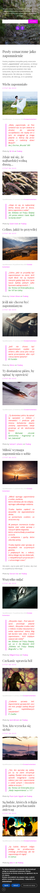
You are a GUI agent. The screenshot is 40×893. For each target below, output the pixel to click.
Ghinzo (11, 365)
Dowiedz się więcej (29, 885)
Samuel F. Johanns (16, 444)
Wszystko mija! (12, 579)
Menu (20, 33)
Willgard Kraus (14, 655)
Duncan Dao (14, 574)
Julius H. (12, 863)
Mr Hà (11, 151)
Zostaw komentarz (30, 119)
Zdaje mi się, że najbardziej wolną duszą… (14, 160)
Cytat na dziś (9, 88)
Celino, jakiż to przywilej (19, 229)
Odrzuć (15, 885)
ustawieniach (7, 881)
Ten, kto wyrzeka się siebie (16, 728)
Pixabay (19, 151)
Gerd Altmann (14, 720)
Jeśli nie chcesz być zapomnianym (15, 304)
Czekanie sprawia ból (17, 661)
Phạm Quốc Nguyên (16, 796)
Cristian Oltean (14, 296)
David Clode (13, 224)
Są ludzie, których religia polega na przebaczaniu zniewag (19, 805)
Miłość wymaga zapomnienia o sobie (16, 452)
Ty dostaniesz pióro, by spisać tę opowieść (18, 373)
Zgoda (6, 885)
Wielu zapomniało (14, 84)
